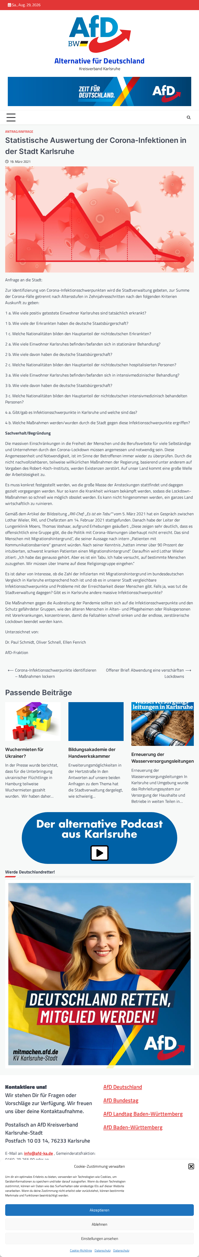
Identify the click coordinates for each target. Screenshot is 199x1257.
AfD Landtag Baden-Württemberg (143, 1113)
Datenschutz (103, 1250)
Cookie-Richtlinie (81, 1250)
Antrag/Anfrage (19, 132)
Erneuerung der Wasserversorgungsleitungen (162, 758)
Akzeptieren (99, 1210)
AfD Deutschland (122, 1087)
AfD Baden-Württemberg (132, 1127)
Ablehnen (99, 1224)
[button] (191, 1166)
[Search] (189, 117)
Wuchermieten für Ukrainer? (24, 753)
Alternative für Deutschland (99, 60)
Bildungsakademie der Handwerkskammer (92, 753)
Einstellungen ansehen (99, 1238)
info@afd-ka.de (38, 1153)
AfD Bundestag (120, 1100)
